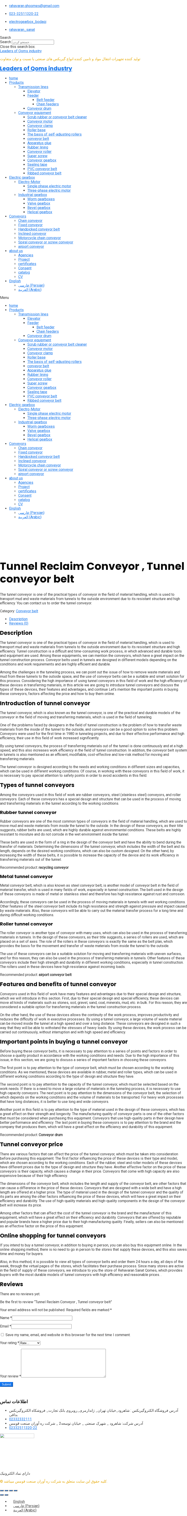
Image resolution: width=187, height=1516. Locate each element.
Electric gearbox (22, 177)
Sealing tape (37, 164)
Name (6, 1318)
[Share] (11, 1490)
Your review (10, 1376)
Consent (24, 268)
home (13, 78)
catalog (24, 272)
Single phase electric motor (49, 186)
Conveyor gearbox (41, 160)
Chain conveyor (30, 220)
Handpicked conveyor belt (39, 229)
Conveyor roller (39, 151)
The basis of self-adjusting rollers (54, 134)
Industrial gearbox (32, 195)
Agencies (25, 255)
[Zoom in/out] (2, 1490)
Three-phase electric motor (49, 190)
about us (16, 251)
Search (5, 42)
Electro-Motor (29, 182)
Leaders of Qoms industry (21, 51)
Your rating (9, 1343)
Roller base (36, 130)
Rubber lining (37, 147)
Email (5, 1326)
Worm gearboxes (41, 199)
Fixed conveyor (30, 225)
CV (20, 277)
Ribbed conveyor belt (44, 173)
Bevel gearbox (38, 208)
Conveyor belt (27, 611)
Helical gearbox (39, 212)
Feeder (33, 95)
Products (16, 82)
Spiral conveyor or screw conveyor (45, 242)
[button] (93, 37)
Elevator (33, 91)
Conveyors (17, 216)
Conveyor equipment (34, 113)
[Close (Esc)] (15, 1490)
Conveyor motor (40, 121)
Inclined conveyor (32, 233)
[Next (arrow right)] (6, 1495)
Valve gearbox (38, 203)
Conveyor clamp (40, 126)
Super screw (37, 156)
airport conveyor (31, 246)
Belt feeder (45, 100)
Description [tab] (18, 619)
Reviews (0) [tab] (18, 623)
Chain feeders (47, 104)
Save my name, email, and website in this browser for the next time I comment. (67, 1335)
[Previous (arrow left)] (2, 1495)
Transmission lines (33, 87)
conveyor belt (38, 138)
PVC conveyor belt (42, 169)
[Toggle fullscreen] (6, 1490)
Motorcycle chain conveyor (39, 238)
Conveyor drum (39, 108)
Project (24, 259)
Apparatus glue (39, 143)
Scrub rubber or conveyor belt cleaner (57, 117)
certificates (27, 264)
